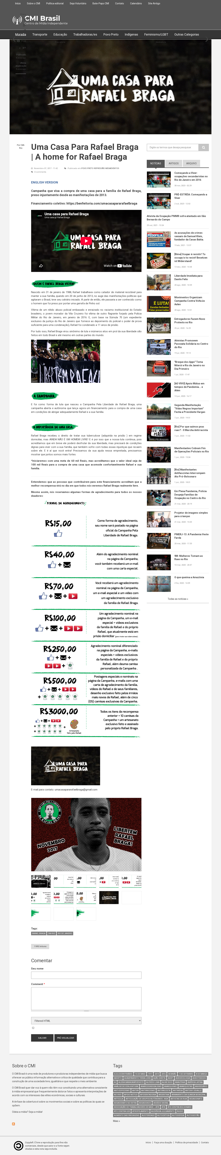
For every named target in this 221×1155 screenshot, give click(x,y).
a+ (24, 47)
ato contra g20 (122, 1111)
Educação (60, 34)
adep (170, 1078)
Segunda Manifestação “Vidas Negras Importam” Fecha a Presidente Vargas (189, 408)
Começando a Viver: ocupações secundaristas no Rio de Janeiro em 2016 (191, 176)
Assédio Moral (161, 1103)
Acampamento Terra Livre (137, 1078)
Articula (118, 1099)
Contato (119, 3)
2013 (157, 1074)
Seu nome (37, 968)
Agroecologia (183, 1078)
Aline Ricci (167, 1082)
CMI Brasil (42, 18)
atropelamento (140, 1111)
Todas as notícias (177, 599)
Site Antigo (154, 3)
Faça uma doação (163, 1142)
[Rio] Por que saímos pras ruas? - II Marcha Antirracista (191, 428)
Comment (38, 984)
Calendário (136, 3)
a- (20, 48)
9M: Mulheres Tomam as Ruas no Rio (188, 558)
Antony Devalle (193, 1090)
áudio (180, 1111)
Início (18, 3)
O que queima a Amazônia (189, 577)
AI (115, 1082)
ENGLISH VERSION (44, 182)
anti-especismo (122, 1090)
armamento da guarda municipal (189, 1095)
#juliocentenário (123, 1074)
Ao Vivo (118, 1095)
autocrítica (163, 1115)
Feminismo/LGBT (156, 34)
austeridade (148, 1115)
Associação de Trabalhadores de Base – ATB (136, 1107)
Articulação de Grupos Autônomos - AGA (147, 1099)
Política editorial (55, 3)
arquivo (191, 163)
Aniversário (201, 1086)
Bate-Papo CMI (101, 3)
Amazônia (180, 1082)
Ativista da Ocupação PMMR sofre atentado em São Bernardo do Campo (176, 218)
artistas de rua (179, 1099)
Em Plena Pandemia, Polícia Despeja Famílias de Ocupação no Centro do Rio (190, 494)
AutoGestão (193, 1115)
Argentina (163, 1095)
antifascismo (148, 1090)
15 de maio (140, 1074)
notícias (157, 163)
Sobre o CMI (33, 3)
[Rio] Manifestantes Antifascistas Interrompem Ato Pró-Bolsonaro (189, 473)
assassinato (195, 1099)
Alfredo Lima (153, 1082)
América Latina (195, 1082)
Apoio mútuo (131, 1095)
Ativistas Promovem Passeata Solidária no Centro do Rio (191, 344)
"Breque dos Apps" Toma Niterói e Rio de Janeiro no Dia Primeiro (189, 365)
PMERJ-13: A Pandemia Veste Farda (191, 536)
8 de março (201, 1074)
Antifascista (163, 1090)
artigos (174, 163)
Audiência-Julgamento (163, 1111)
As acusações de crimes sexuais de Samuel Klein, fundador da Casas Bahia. (189, 236)
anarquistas (186, 1086)
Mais (116, 1121)
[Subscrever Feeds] (60, 1124)
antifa (135, 1090)
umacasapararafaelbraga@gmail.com (76, 789)
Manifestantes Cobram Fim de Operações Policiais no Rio (191, 450)
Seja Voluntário (78, 3)
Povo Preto (110, 34)
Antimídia (178, 1090)
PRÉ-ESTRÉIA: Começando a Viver (190, 196)
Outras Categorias (186, 34)
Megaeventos (112, 168)
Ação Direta (159, 1078)
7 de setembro (186, 1074)
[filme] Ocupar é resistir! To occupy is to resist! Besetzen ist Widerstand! (190, 258)
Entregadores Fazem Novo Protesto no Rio (189, 321)
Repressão (99, 168)
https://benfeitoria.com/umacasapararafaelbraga (101, 203)
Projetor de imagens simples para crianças (191, 514)
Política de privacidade (186, 1142)
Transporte (39, 34)
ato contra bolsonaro (179, 1107)
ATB (163, 1107)
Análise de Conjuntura (126, 1086)
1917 (150, 1074)
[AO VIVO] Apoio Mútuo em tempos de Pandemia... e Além (189, 387)
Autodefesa (178, 1115)
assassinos (145, 1103)
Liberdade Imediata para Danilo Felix (188, 277)
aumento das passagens (126, 1115)
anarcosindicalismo (151, 1086)
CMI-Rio (51, 933)
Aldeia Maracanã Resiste (131, 1082)
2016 (163, 1074)
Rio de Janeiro (65, 933)
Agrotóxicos (199, 1078)
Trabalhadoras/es (85, 34)
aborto (118, 1078)
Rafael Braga (38, 933)
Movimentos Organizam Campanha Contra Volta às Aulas (189, 301)
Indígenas (131, 34)
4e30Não (172, 1074)
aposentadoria (148, 1095)
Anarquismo (170, 1086)
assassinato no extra (125, 1103)
